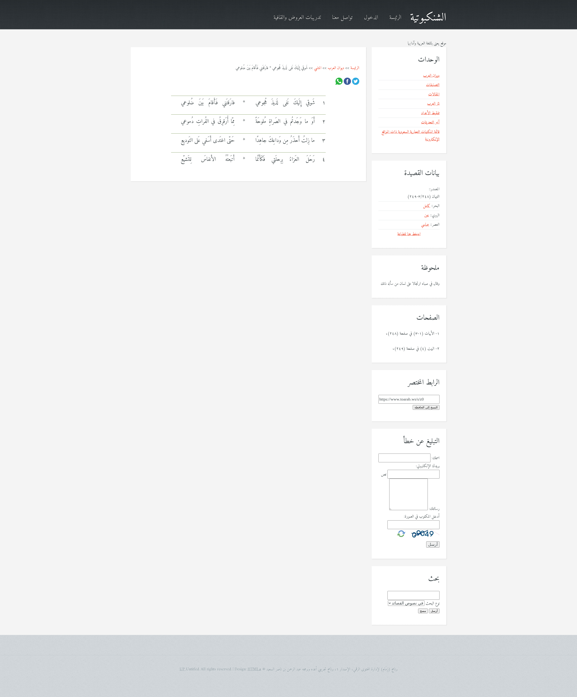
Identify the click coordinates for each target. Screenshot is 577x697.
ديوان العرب (336, 68)
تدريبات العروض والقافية (297, 17)
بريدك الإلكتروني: (428, 466)
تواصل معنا (342, 17)
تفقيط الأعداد (430, 113)
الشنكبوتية (428, 18)
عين (426, 215)
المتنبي (317, 68)
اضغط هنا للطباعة (409, 234)
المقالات (434, 94)
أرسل (434, 611)
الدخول (371, 17)
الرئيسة (395, 17)
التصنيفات (433, 84)
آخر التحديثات (430, 122)
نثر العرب (433, 103)
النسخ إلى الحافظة (426, 407)
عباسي (425, 224)
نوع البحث (433, 603)
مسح (423, 611)
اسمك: (436, 458)
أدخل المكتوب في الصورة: (422, 516)
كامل (426, 205)
